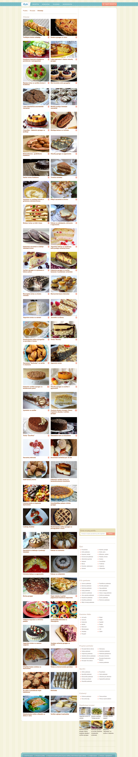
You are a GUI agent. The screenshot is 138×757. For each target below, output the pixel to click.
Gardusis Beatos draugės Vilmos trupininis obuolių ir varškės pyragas (61, 411)
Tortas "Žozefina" (28, 435)
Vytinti (100, 631)
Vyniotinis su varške (29, 410)
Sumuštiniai (102, 561)
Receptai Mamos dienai (88, 649)
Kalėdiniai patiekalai (104, 651)
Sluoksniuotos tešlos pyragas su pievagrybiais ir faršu (61, 527)
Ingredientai (67, 4)
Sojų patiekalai (103, 588)
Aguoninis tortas (56, 363)
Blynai (83, 563)
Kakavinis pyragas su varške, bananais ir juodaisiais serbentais (62, 271)
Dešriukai (54, 690)
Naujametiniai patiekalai (88, 658)
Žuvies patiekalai (103, 597)
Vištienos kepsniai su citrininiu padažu (33, 620)
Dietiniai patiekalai (86, 696)
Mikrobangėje (85, 629)
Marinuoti (84, 626)
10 (48, 386)
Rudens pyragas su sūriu (59, 37)
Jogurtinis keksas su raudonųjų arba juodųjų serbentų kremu (61, 247)
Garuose (84, 619)
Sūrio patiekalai (103, 590)
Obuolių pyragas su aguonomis (61, 154)
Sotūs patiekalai (103, 674)
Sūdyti (100, 619)
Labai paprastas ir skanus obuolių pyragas (62, 60)
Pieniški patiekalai (104, 586)
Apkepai (84, 561)
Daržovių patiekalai (87, 588)
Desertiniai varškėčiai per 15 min (61, 457)
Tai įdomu (56, 4)
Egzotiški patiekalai (87, 674)
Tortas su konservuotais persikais (62, 667)
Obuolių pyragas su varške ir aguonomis (60, 387)
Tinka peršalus (103, 696)
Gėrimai (84, 568)
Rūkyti (100, 617)
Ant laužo (84, 617)
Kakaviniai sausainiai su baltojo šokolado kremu (33, 247)
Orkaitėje (40, 10)
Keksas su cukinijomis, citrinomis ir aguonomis (62, 223)
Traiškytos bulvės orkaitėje (31, 37)
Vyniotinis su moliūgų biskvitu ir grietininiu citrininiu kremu (33, 200)
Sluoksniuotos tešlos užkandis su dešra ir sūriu (34, 714)
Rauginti (84, 634)
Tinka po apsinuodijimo (105, 698)
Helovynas (102, 649)
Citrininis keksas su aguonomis (33, 574)
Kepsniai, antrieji (86, 554)
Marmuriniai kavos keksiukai (60, 294)
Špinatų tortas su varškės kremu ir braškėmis (34, 83)
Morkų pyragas (28, 596)
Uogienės (101, 566)
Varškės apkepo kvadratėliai (60, 714)
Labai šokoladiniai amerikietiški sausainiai (33, 107)
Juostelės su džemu (57, 317)
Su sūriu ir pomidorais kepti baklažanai (32, 691)
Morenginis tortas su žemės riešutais (32, 294)
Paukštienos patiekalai (105, 583)
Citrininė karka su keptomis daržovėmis (32, 504)
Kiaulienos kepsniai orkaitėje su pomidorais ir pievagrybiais (33, 60)
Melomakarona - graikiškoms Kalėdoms (32, 154)
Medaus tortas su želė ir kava (32, 223)
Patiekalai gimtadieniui (105, 653)
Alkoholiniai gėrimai (87, 559)
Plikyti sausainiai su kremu (59, 199)
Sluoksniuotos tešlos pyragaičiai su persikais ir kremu (33, 340)
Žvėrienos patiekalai (104, 600)
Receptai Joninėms (104, 656)
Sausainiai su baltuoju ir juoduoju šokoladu (34, 551)
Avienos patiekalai (86, 583)
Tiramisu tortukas (56, 177)
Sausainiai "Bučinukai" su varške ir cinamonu (34, 363)
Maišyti (83, 624)
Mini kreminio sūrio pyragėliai (60, 83)
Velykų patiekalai (86, 651)
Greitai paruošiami (86, 679)
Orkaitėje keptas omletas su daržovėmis (32, 667)
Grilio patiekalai (86, 552)
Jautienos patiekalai (87, 593)
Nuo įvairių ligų (85, 698)
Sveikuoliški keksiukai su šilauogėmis (59, 620)
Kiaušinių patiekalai (87, 600)
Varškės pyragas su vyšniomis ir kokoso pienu (33, 271)
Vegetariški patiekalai (104, 679)
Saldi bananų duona (29, 479)
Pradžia (25, 10)
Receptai (35, 4)
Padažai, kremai (103, 556)
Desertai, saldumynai (87, 566)
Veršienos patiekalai (104, 595)
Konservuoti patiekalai (87, 556)
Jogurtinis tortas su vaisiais (32, 317)
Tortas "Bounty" (56, 339)
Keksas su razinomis (57, 550)
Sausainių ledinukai (29, 457)
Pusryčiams (85, 549)
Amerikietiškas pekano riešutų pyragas (61, 504)
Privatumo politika (40, 755)
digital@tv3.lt (108, 755)
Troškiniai (101, 563)
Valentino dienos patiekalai (88, 656)
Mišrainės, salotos (103, 554)
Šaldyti (101, 624)
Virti (100, 629)
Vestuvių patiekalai (104, 662)
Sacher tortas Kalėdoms (31, 177)
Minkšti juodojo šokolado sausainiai (59, 107)
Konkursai (46, 4)
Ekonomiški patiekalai (87, 676)
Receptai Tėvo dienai (87, 660)
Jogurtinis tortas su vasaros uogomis (32, 644)
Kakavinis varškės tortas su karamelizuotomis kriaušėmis (60, 480)
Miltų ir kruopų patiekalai (88, 602)
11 (76, 410)
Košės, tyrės (102, 552)
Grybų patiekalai (86, 590)
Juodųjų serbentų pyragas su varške (60, 644)
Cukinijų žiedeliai (28, 527)
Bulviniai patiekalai (86, 586)
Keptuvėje (84, 622)
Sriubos (101, 559)
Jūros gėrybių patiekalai (88, 595)
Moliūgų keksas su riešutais (60, 130)
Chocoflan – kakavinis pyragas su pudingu (34, 131)
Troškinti (101, 626)
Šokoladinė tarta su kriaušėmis (61, 435)
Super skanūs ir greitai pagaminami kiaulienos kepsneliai (62, 596)
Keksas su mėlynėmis (58, 574)
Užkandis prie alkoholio (105, 676)
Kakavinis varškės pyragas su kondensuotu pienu (32, 387)
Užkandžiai (102, 568)
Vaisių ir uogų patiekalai (105, 593)
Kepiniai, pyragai (103, 549)
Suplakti (101, 622)
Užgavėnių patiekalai (87, 653)
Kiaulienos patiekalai (87, 597)
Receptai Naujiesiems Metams (104, 659)
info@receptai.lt (93, 755)
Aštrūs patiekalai (86, 672)
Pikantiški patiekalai (87, 681)
